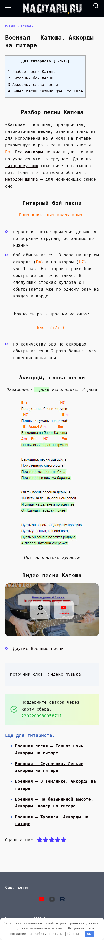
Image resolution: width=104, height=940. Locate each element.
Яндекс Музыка (64, 674)
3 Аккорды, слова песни (33, 84)
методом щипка (21, 179)
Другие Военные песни (38, 648)
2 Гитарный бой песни (30, 78)
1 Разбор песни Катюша (32, 71)
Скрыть (61, 61)
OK (89, 934)
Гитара (10, 26)
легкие (43, 152)
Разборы (27, 26)
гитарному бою (21, 165)
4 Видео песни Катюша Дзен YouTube (45, 91)
